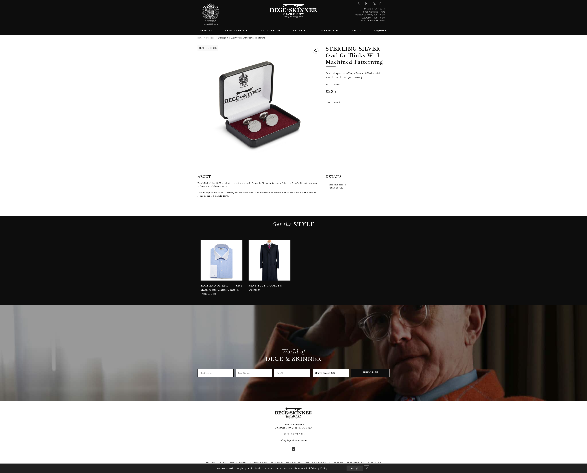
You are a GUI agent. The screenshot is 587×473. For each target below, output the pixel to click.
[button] (316, 51)
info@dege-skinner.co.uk (293, 440)
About (356, 30)
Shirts (236, 30)
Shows (270, 30)
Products (210, 38)
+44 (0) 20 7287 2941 (373, 8)
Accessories (330, 30)
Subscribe (370, 373)
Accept (354, 468)
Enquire (380, 30)
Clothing (300, 30)
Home (200, 38)
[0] (381, 3)
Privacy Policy (319, 468)
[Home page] (293, 10)
